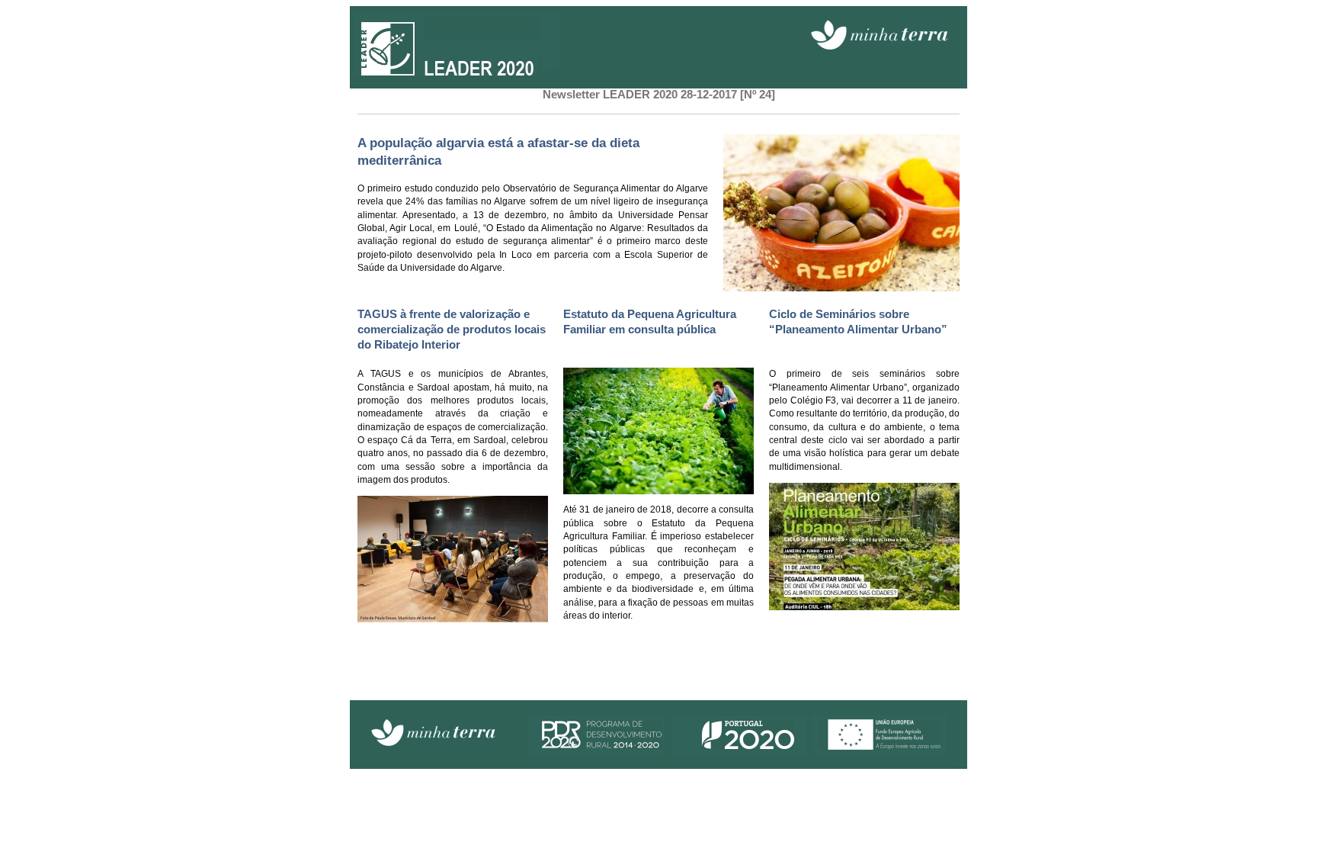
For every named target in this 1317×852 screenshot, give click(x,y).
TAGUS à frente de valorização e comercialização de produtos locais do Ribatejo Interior (451, 329)
